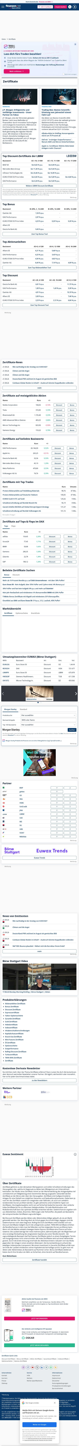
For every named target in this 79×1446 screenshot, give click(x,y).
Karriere (4, 1378)
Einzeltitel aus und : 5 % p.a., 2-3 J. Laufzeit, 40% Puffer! (31, 600)
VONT (22, 833)
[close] (54, 1403)
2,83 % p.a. (40, 296)
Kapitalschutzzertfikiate (14, 1033)
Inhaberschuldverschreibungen (17, 1030)
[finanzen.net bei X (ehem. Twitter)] (37, 1367)
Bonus (72, 405)
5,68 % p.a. (56, 250)
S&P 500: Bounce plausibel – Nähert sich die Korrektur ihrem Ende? (39, 946)
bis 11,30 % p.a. (37, 169)
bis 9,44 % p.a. (54, 169)
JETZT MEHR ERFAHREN (39, 1345)
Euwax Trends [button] (39, 858)
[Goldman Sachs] (5, 795)
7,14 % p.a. (56, 263)
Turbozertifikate (11, 1054)
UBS (21, 829)
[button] (45, 6)
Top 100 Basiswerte (9, 725)
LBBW (22, 814)
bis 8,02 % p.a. (37, 165)
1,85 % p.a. (40, 288)
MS (21, 821)
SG (21, 825)
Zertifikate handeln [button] (39, 1260)
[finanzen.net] (13, 6)
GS (21, 795)
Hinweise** (34, 195)
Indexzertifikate (11, 1027)
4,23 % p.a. (39, 221)
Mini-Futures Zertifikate (14, 1040)
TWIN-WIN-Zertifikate (13, 1058)
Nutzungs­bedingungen (60, 1383)
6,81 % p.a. (40, 284)
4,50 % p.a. (39, 259)
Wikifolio (23, 837)
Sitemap (4, 1383)
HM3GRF (6, 676)
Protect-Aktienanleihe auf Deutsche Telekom (20, 495)
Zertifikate (12, 39)
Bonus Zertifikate (22, 1359)
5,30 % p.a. (72, 288)
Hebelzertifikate (11, 1024)
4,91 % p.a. (40, 292)
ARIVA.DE (8, 1418)
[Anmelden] (75, 7)
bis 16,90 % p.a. (54, 173)
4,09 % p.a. (72, 263)
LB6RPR (6, 672)
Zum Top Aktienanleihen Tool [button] (39, 267)
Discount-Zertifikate (13, 1009)
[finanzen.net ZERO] (39, 47)
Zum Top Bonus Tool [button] (39, 234)
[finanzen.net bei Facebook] (28, 1367)
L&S (21, 818)
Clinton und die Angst (21, 371)
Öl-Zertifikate (10, 1043)
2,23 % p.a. (40, 300)
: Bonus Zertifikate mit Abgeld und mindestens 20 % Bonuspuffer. (31, 596)
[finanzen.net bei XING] (46, 1367)
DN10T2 (6, 680)
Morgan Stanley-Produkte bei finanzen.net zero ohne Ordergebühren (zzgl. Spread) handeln (33, 741)
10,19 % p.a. (71, 292)
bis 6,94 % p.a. (54, 165)
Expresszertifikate (12, 1012)
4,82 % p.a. (56, 259)
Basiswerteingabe (9, 720)
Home (4, 39)
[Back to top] (73, 1443)
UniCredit (23, 806)
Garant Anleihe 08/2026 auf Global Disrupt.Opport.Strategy (26, 507)
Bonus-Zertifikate (12, 1006)
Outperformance (11, 1049)
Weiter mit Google (39, 1425)
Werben (29, 1378)
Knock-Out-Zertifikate (13, 1037)
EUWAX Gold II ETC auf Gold (13, 499)
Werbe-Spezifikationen (34, 1381)
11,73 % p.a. (71, 284)
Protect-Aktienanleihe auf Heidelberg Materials (21, 491)
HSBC (22, 803)
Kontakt (4, 1375)
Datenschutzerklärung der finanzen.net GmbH (40, 1438)
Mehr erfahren (15, 71)
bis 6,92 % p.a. (37, 177)
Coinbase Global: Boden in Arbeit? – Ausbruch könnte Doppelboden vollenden (43, 383)
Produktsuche (7, 715)
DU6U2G (6, 664)
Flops (13, 526)
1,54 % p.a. (39, 213)
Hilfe (28, 1375)
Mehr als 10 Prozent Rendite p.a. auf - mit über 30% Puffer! (33, 580)
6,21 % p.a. (39, 250)
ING (21, 799)
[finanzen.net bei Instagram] (23, 1367)
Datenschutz (56, 1378)
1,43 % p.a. (57, 288)
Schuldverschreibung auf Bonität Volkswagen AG (22, 511)
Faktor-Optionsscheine (14, 1016)
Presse (4, 1381)
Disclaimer (55, 1381)
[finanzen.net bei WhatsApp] (51, 1367)
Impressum (56, 1375)
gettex (22, 791)
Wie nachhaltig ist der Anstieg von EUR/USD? (30, 367)
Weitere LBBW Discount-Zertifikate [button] (39, 186)
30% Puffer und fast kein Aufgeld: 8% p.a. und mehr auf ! (28, 588)
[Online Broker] (14, 8)
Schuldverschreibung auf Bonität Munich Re (20, 503)
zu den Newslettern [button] (39, 1080)
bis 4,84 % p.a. (70, 177)
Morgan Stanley (10, 709)
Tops (6, 526)
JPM (21, 810)
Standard (23, 709)
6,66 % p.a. (72, 300)
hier (62, 733)
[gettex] (5, 791)
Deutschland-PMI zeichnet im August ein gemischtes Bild (35, 379)
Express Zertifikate (20, 1361)
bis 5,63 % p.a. (54, 181)
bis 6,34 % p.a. (37, 181)
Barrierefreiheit (57, 1388)
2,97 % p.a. (39, 217)
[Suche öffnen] (69, 6)
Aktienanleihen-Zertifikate (15, 1003)
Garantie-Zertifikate (12, 1019)
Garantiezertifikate (50, 1359)
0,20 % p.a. (56, 221)
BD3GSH (6, 668)
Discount (59, 405)
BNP (21, 788)
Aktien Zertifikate (36, 1359)
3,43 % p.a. (56, 255)
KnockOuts (35, 613)
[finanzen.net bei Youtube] (33, 1367)
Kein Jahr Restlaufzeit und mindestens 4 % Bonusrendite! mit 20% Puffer (33, 592)
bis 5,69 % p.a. (54, 177)
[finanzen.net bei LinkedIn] (42, 1367)
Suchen (72, 730)
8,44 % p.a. (39, 263)
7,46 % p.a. (72, 296)
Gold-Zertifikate (11, 1022)
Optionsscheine (22, 613)
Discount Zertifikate (8, 1359)
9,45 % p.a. (39, 229)
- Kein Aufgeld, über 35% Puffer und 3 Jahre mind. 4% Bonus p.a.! (33, 584)
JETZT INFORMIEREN (39, 1318)
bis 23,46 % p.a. (37, 173)
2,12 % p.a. (57, 300)
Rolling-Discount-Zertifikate (15, 1051)
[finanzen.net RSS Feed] (56, 1367)
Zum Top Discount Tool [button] (39, 305)
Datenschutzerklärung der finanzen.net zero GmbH (38, 1440)
